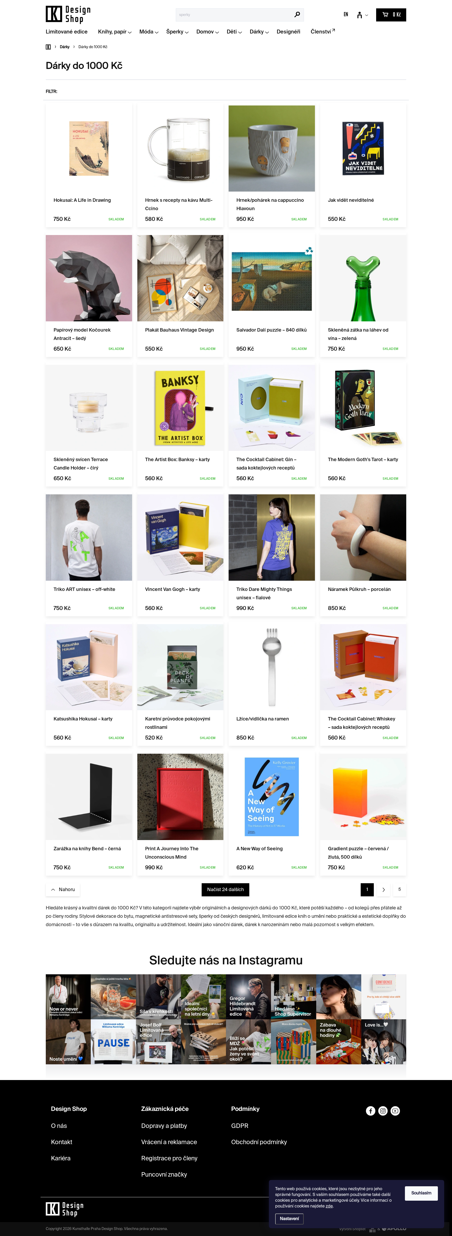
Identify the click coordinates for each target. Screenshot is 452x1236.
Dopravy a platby (164, 1126)
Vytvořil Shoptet (352, 1229)
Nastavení (289, 1219)
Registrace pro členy (169, 1159)
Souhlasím (421, 1193)
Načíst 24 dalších (225, 889)
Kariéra (61, 1159)
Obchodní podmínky (259, 1142)
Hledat (297, 15)
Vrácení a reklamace (169, 1142)
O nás (59, 1126)
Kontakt (61, 1142)
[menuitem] (69, 32)
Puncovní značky (164, 1175)
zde (329, 1206)
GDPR (239, 1126)
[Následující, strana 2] (383, 889)
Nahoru (67, 889)
